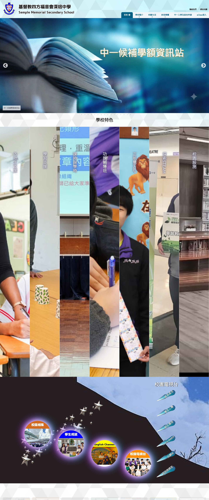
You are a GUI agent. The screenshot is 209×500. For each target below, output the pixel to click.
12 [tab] (114, 115)
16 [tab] (127, 115)
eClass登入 (201, 15)
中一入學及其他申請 (183, 15)
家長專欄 (165, 15)
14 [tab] (121, 115)
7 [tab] (98, 115)
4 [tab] (88, 115)
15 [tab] (124, 115)
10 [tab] (108, 115)
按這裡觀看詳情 (14, 207)
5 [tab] (91, 115)
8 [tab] (101, 115)
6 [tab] (95, 115)
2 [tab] (82, 115)
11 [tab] (111, 115)
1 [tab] (78, 115)
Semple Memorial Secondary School (46, 12)
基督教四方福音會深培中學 (45, 7)
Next (203, 65)
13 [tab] (117, 115)
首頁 (126, 15)
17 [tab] (131, 115)
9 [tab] (104, 115)
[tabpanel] (104, 65)
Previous (5, 65)
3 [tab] (85, 115)
